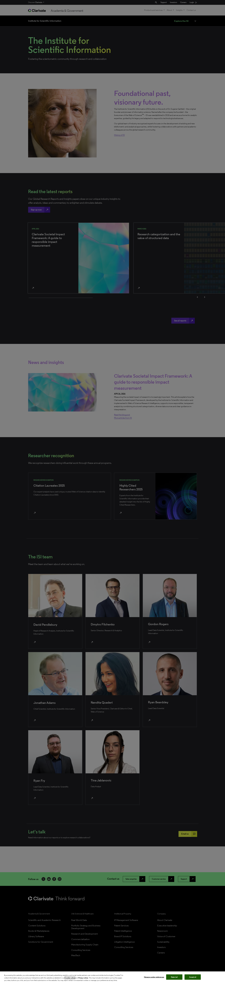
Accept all (192, 977)
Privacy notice (83, 978)
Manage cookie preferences (154, 977)
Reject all (174, 977)
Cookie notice (70, 978)
